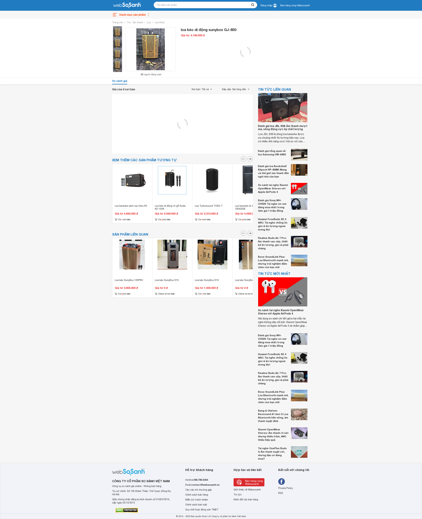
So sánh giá (119, 80)
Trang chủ (117, 22)
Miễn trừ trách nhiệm (196, 499)
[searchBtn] (253, 5)
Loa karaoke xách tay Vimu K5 (131, 206)
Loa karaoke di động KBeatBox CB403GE (252, 207)
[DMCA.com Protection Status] (127, 510)
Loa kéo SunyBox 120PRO (129, 280)
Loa (149, 22)
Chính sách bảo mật (196, 504)
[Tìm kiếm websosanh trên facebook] (281, 481)
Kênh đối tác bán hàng (246, 499)
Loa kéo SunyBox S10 (207, 280)
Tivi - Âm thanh (135, 22)
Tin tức (238, 494)
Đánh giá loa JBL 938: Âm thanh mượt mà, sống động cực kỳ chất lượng (282, 127)
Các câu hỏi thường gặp (198, 489)
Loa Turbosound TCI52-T (209, 206)
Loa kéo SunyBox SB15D (248, 280)
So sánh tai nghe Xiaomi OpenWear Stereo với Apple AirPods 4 (273, 188)
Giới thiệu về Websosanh (247, 489)
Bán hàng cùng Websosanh (295, 5)
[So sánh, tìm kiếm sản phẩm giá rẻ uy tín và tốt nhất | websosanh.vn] (127, 5)
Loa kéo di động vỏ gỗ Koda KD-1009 (170, 207)
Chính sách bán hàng (196, 494)
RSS (280, 493)
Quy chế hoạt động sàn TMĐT (201, 509)
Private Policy (285, 488)
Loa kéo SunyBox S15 (167, 280)
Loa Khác (160, 22)
